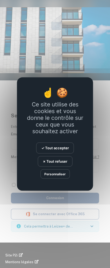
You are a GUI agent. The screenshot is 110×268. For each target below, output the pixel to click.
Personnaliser (55, 174)
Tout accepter (56, 148)
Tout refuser (56, 161)
